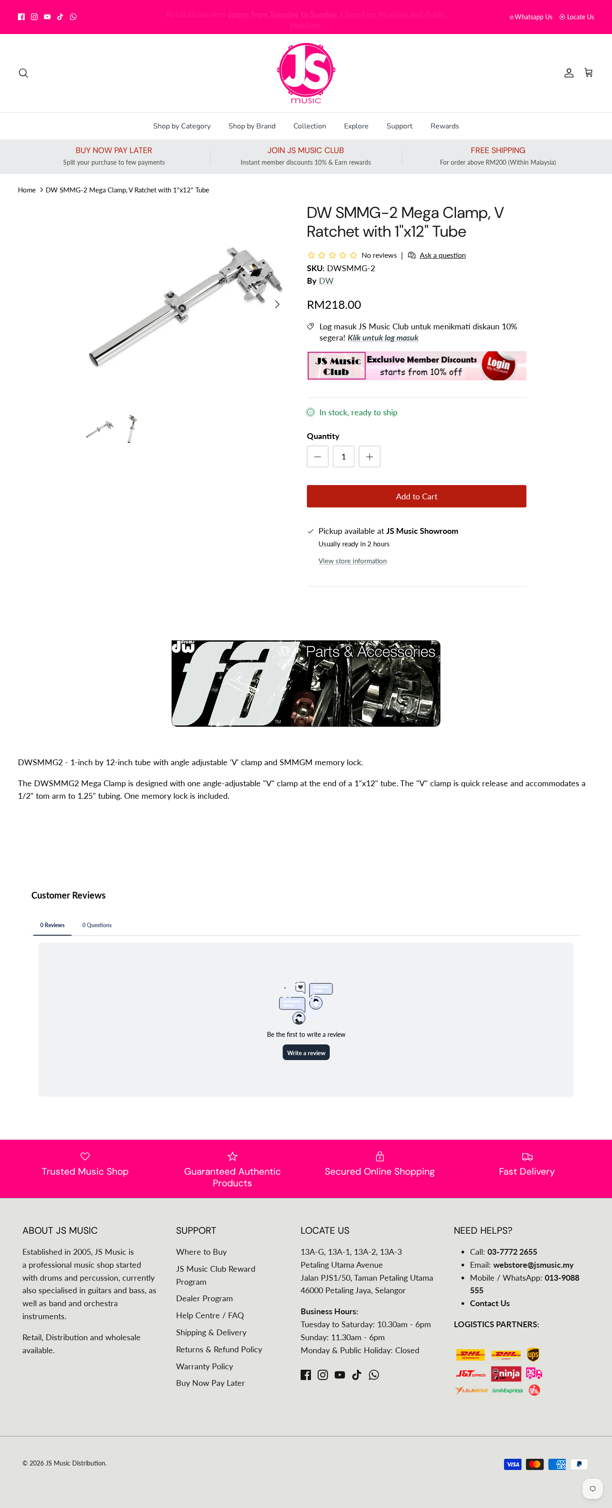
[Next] (277, 304)
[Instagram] (34, 16)
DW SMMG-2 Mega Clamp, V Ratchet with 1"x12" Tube (127, 189)
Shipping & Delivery (211, 1332)
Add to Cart (416, 496)
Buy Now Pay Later (210, 1383)
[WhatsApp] (73, 16)
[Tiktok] (60, 16)
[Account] (567, 73)
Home (27, 189)
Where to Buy (201, 1252)
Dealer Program (204, 1298)
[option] (187, 304)
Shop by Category (182, 126)
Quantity (323, 436)
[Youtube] (47, 16)
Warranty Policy (204, 1366)
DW (326, 280)
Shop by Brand (252, 126)
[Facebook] (21, 16)
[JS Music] (306, 73)
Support (400, 126)
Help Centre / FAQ (210, 1315)
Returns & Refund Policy (219, 1349)
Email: (522, 1264)
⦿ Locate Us (576, 17)
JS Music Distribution (75, 1463)
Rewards (445, 126)
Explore (356, 126)
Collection (309, 126)
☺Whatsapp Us (530, 17)
